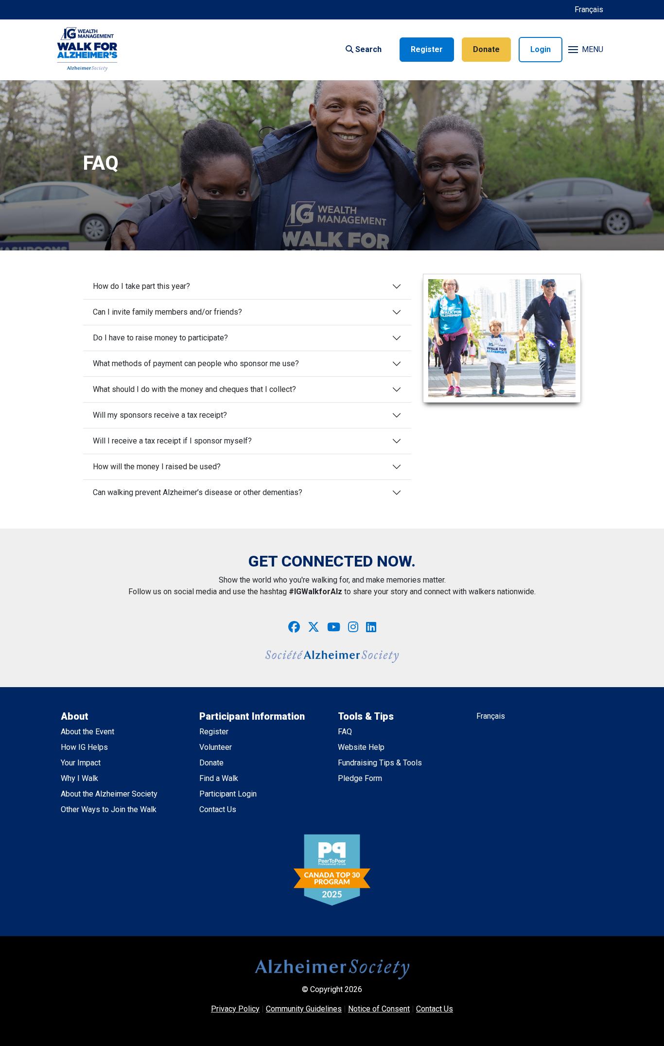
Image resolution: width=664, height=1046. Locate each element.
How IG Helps (84, 747)
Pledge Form (360, 778)
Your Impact (81, 762)
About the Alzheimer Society (109, 793)
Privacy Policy (235, 1008)
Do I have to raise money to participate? (160, 337)
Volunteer (215, 747)
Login (540, 49)
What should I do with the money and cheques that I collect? (194, 389)
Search (367, 49)
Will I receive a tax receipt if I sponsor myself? (172, 440)
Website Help (361, 747)
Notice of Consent (379, 1008)
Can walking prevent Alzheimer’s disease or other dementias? (197, 492)
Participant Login (228, 793)
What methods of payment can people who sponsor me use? (196, 363)
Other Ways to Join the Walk (109, 809)
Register (427, 49)
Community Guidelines (304, 1008)
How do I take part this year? (141, 286)
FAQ (345, 731)
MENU (592, 49)
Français (589, 9)
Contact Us (217, 809)
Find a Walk (218, 778)
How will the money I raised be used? (157, 466)
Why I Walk (79, 778)
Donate (486, 49)
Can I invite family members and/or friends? (167, 312)
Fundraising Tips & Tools (380, 762)
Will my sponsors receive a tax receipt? (160, 415)
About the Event (87, 731)
